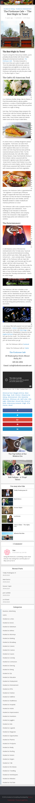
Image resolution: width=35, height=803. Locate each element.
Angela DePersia (8, 334)
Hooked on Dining (9, 9)
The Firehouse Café (18, 352)
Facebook (26, 344)
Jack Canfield (6, 593)
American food (8, 393)
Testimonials (11, 800)
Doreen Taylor (18, 507)
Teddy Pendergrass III (20, 490)
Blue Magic (23, 330)
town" (11, 405)
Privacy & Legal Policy (22, 800)
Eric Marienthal (23, 397)
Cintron (14, 328)
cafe (13, 395)
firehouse (6, 399)
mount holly (20, 401)
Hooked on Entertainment (23, 9)
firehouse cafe (15, 399)
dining (5, 397)
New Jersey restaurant (14, 403)
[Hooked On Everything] (17, 2)
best (27, 393)
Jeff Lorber (24, 399)
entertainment (13, 397)
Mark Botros (17, 499)
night (24, 403)
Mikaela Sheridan (19, 533)
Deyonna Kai (26, 395)
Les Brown (17, 516)
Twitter (27, 348)
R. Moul (30, 797)
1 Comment (17, 18)
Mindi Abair (11, 401)
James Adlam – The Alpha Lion (22, 525)
